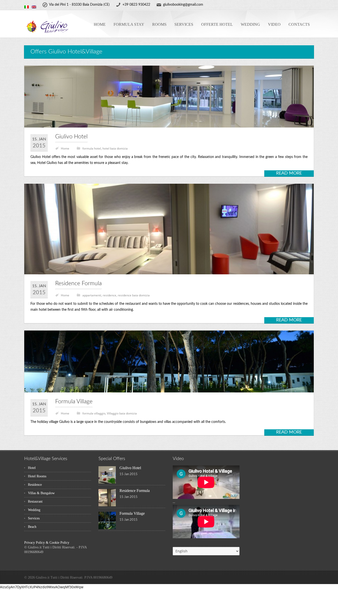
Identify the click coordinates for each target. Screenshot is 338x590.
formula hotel (91, 148)
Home (100, 24)
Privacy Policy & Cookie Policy (46, 542)
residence (109, 295)
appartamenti (91, 295)
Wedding (250, 24)
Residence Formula (78, 283)
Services (183, 24)
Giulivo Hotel (71, 136)
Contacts (299, 24)
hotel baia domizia (115, 148)
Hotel (32, 468)
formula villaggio (93, 413)
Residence (35, 485)
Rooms (159, 24)
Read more (289, 173)
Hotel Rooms (37, 476)
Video (274, 24)
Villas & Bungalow (41, 493)
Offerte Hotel (217, 24)
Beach (32, 527)
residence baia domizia (134, 295)
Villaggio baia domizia (122, 413)
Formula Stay (129, 24)
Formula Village (74, 401)
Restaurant (35, 501)
